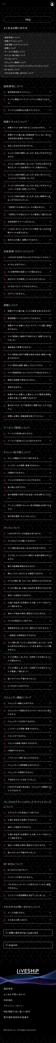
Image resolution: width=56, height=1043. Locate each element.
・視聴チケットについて (13, 41)
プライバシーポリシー (14, 1005)
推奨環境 (8, 988)
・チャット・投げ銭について (15, 55)
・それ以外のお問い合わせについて (18, 73)
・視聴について (10, 48)
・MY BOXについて (12, 69)
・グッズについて (10, 58)
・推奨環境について (12, 37)
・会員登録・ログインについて (16, 44)
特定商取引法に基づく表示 (17, 1011)
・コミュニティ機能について (15, 62)
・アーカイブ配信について (14, 51)
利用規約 (8, 1000)
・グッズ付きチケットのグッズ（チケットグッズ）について (26, 66)
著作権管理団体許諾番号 (16, 1017)
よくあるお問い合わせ (14, 994)
